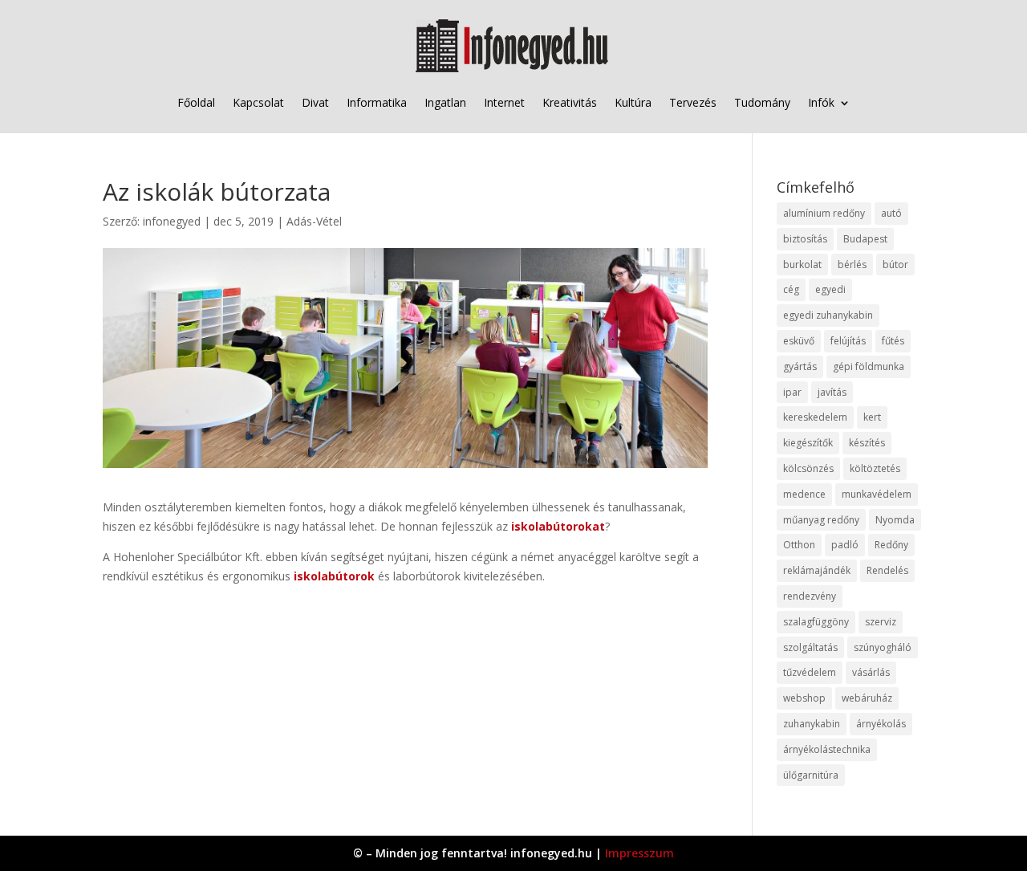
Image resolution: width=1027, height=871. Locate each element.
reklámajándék (816, 570)
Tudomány (762, 102)
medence (804, 494)
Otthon (799, 544)
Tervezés (692, 102)
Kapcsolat (258, 102)
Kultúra (633, 102)
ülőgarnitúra (810, 775)
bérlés (852, 264)
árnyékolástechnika (827, 749)
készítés (867, 443)
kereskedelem (815, 417)
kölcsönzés (808, 468)
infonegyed (172, 221)
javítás (832, 392)
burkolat (802, 264)
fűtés (893, 341)
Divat (315, 102)
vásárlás (871, 672)
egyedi (830, 289)
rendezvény (809, 596)
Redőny (891, 544)
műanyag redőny (821, 520)
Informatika (377, 102)
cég (791, 289)
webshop (804, 698)
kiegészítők (808, 443)
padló (845, 544)
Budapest (865, 239)
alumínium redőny (824, 213)
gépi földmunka (868, 366)
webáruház (867, 698)
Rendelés (887, 570)
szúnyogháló (882, 647)
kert (872, 417)
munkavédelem (876, 494)
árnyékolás (881, 724)
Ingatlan (445, 102)
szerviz (880, 622)
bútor (895, 264)
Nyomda (895, 520)
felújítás (848, 341)
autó (891, 213)
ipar (792, 392)
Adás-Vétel (314, 221)
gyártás (800, 366)
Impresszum (639, 853)
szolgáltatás (810, 647)
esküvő (798, 341)
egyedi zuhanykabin (828, 315)
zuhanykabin (811, 724)
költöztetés (875, 468)
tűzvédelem (809, 672)
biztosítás (805, 239)
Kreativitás (569, 102)
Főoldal (196, 102)
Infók (821, 102)
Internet (504, 102)
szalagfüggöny (816, 622)
